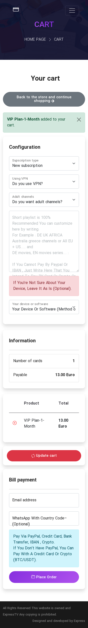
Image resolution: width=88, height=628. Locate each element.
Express (79, 621)
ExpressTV (10, 614)
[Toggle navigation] (72, 10)
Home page (35, 40)
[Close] (79, 119)
